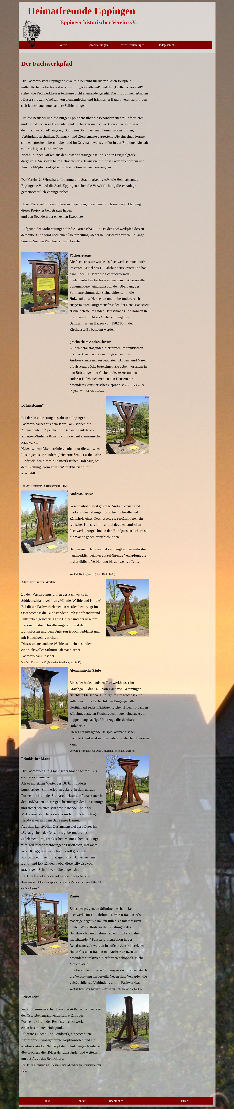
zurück (185, 1100)
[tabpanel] (85, 154)
